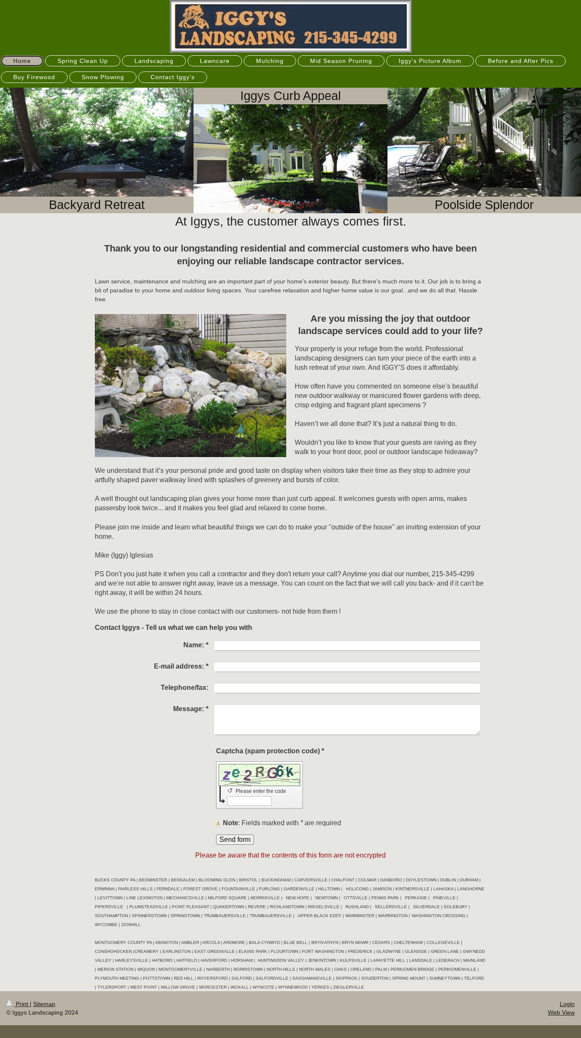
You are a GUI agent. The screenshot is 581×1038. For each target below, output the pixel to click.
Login (567, 1004)
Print (22, 1004)
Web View (561, 1012)
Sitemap (44, 1004)
